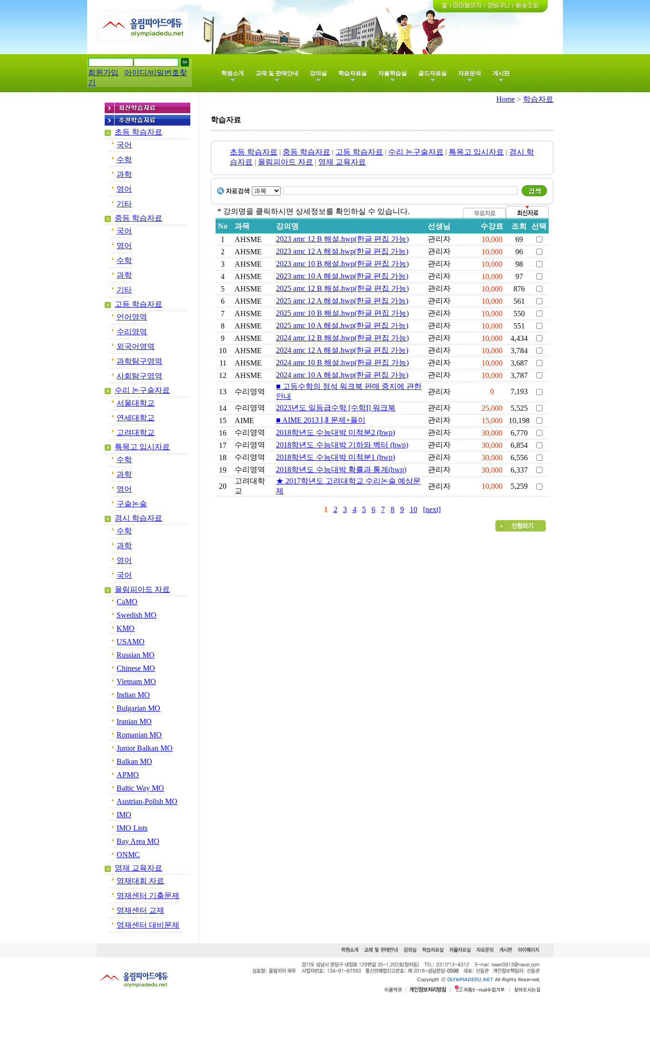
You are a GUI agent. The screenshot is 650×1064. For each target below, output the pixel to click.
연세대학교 (136, 418)
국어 (124, 145)
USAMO (131, 642)
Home (505, 99)
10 (413, 509)
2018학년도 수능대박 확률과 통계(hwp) (341, 469)
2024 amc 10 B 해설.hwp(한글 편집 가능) (342, 362)
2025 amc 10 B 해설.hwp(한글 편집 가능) (342, 313)
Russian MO (136, 655)
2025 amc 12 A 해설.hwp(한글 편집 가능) (342, 301)
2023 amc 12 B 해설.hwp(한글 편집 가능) (342, 239)
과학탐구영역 (139, 361)
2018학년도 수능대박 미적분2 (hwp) (335, 432)
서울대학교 (136, 403)
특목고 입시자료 (142, 447)
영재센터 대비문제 (148, 925)
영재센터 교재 (140, 910)
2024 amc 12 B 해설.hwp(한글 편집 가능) (342, 338)
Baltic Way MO (140, 788)
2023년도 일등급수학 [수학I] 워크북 (335, 408)
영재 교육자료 (138, 868)
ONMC (128, 855)
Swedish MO (137, 615)
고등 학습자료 (138, 304)
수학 (124, 159)
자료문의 (469, 73)
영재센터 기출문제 (148, 895)
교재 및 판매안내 (277, 73)
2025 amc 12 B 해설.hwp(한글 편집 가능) (342, 288)
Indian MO (133, 695)
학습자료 (538, 99)
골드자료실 (432, 73)
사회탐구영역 (139, 376)
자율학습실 (392, 73)
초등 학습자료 (138, 132)
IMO (124, 815)
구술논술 (132, 504)
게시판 (501, 73)
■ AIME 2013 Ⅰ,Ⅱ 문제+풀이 (320, 420)
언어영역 (132, 317)
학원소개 (232, 73)
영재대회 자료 (140, 881)
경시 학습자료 (138, 518)
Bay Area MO (138, 841)
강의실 (318, 73)
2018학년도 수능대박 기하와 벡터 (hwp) (342, 445)
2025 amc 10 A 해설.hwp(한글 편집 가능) (342, 325)
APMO (128, 775)
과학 (124, 174)
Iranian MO (134, 721)
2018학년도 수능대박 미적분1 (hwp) (335, 457)
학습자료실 (352, 73)
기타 (124, 204)
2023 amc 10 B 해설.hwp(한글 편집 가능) (342, 264)
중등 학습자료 (138, 218)
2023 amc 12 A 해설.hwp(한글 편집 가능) (342, 251)
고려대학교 (136, 432)
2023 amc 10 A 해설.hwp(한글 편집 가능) (342, 276)
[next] (432, 509)
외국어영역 (136, 346)
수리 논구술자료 (142, 390)
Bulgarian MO (138, 708)
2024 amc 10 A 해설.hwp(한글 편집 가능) (342, 375)
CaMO (127, 602)
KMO (126, 628)
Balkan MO (134, 761)
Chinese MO (136, 668)
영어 (124, 189)
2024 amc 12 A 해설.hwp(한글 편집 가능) (342, 350)
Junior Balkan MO (145, 748)
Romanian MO (139, 735)
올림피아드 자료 (142, 589)
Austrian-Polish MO (147, 801)
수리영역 (132, 332)
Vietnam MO (136, 681)
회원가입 (103, 72)
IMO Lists (132, 828)
